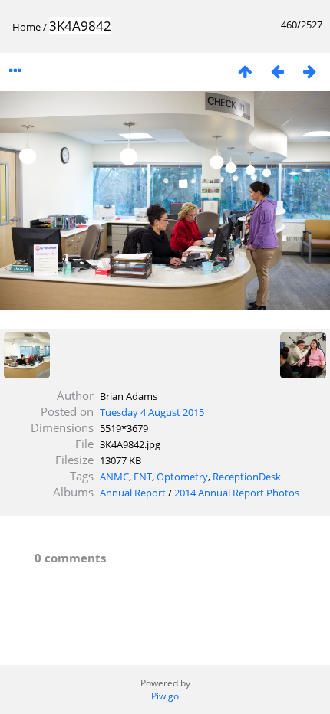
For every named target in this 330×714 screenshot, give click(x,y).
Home (26, 27)
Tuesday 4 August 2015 (152, 412)
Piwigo (165, 696)
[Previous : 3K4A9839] (277, 71)
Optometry (182, 476)
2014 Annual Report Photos (236, 492)
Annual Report (133, 492)
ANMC (114, 476)
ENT (143, 476)
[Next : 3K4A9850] (309, 71)
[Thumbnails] (245, 71)
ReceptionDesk (247, 476)
